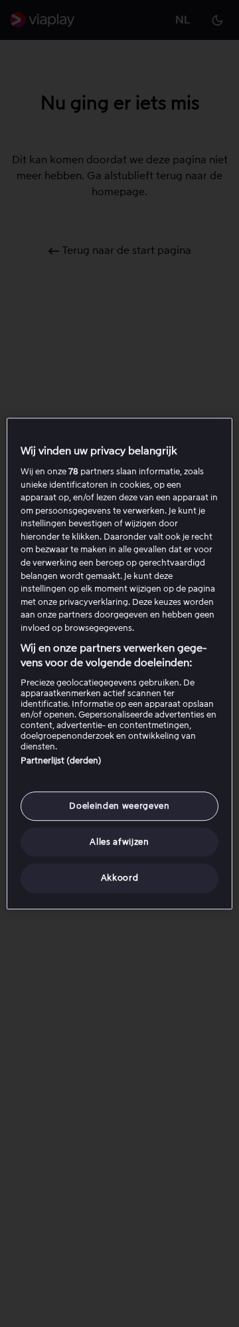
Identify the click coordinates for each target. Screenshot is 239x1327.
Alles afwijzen (119, 841)
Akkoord (120, 878)
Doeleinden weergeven (119, 805)
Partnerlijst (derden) (61, 760)
